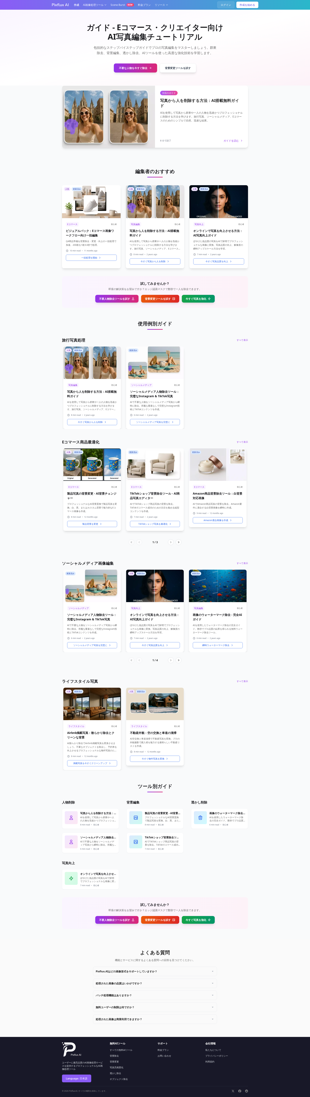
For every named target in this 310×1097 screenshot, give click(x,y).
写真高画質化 (116, 1067)
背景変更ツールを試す (178, 68)
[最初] (131, 542)
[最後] (178, 542)
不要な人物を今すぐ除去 (133, 68)
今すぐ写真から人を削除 (153, 261)
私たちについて (213, 1049)
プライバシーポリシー (216, 1055)
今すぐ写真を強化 (196, 298)
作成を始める (247, 5)
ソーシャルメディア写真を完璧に (153, 422)
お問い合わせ (164, 1055)
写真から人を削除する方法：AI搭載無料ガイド (199, 103)
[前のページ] (139, 542)
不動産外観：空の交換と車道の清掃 (153, 733)
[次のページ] (171, 542)
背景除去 (114, 1055)
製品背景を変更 (90, 523)
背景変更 (114, 1061)
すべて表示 (242, 340)
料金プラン (144, 5)
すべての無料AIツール (121, 1049)
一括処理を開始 (89, 257)
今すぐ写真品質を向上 (217, 261)
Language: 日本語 (76, 1078)
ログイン (226, 5)
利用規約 (209, 1061)
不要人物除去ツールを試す (114, 298)
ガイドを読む (231, 140)
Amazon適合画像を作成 (216, 520)
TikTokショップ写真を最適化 (153, 523)
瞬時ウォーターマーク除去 (215, 645)
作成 (76, 5)
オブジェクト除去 (119, 1079)
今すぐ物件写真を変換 (153, 758)
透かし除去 (115, 1073)
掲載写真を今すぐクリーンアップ (90, 763)
